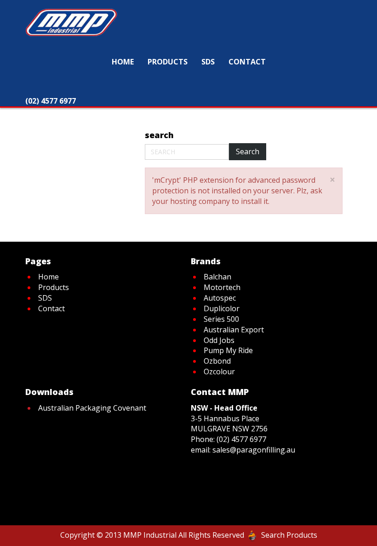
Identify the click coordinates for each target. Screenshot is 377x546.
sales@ (224, 450)
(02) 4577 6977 (241, 439)
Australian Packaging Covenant (92, 408)
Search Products (289, 535)
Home (75, 113)
